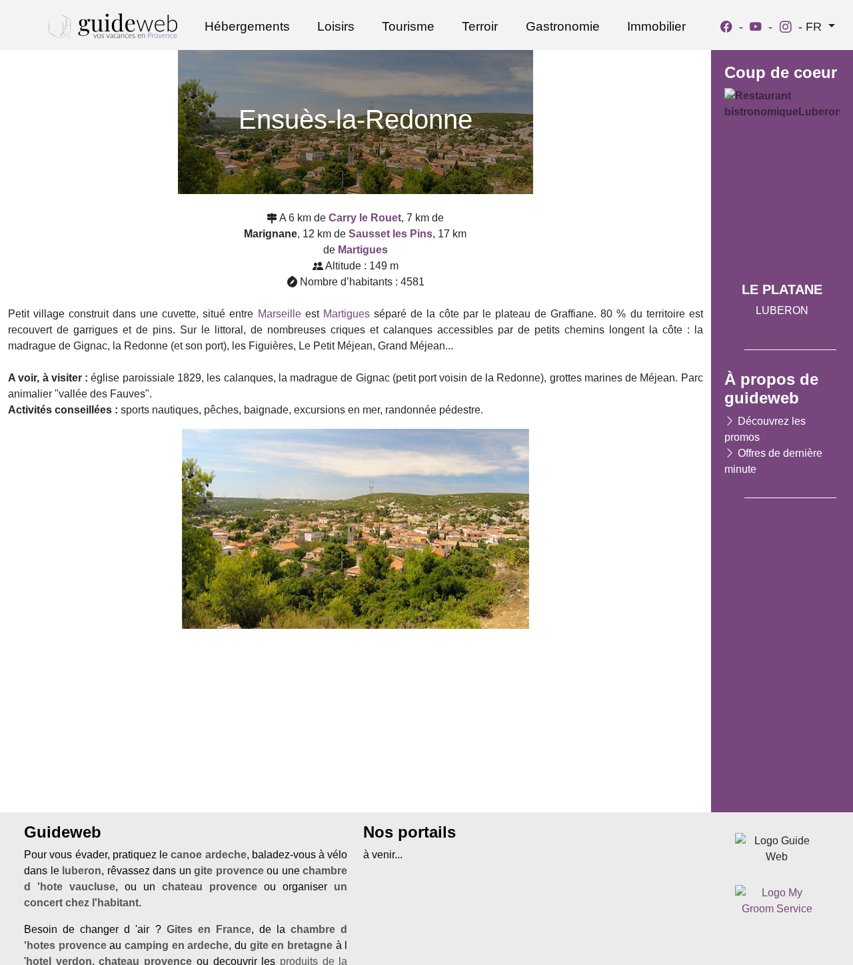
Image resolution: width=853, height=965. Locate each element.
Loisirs (336, 26)
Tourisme (408, 26)
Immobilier (656, 26)
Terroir (480, 26)
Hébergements (247, 26)
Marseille (279, 313)
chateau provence (209, 886)
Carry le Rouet (365, 217)
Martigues (346, 313)
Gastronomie (563, 26)
